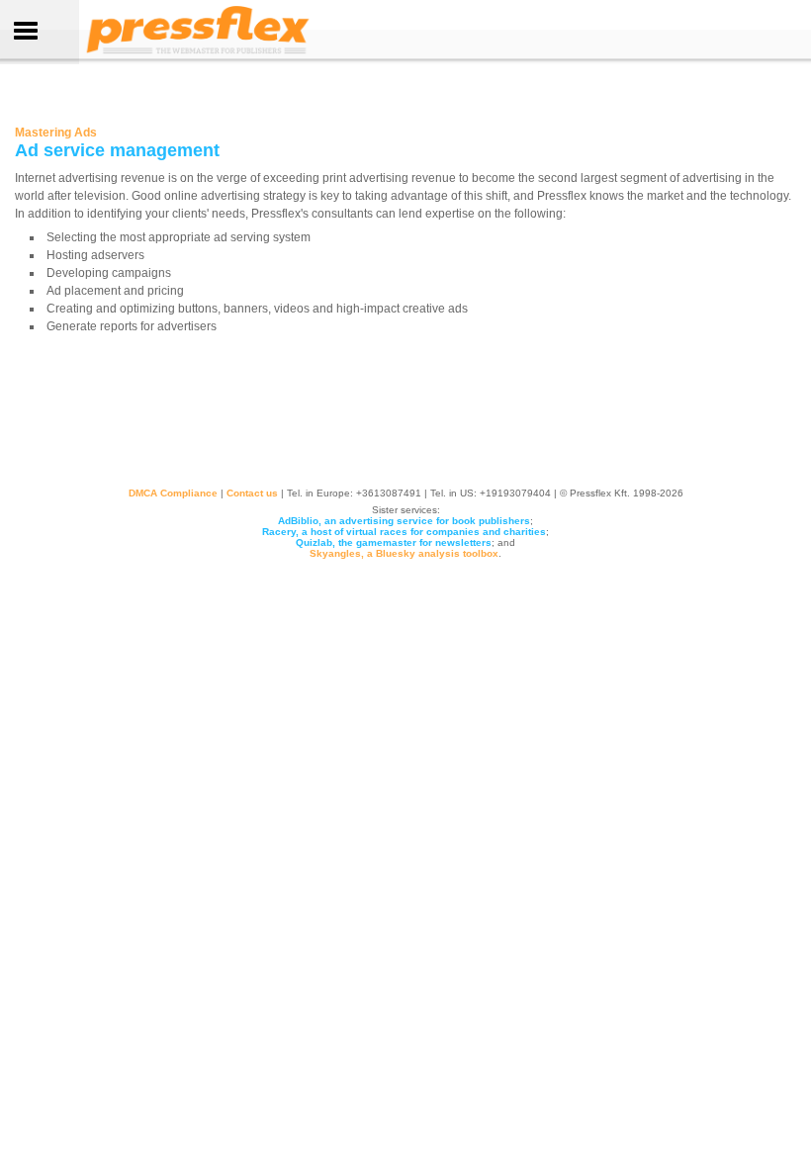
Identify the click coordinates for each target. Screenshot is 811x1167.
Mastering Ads (56, 132)
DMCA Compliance (173, 493)
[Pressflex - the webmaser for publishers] (198, 53)
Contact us (252, 493)
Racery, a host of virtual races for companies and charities (404, 531)
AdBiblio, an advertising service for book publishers (404, 520)
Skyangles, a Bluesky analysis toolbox (404, 553)
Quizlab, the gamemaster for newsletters (394, 542)
